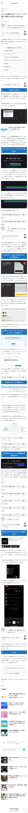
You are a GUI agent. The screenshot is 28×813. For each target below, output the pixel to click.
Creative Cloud (21, 142)
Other (3, 685)
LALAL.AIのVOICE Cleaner (8, 276)
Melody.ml (4, 470)
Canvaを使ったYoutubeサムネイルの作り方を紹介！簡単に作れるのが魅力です (16, 723)
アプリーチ (16, 540)
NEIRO (3, 394)
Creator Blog (14, 3)
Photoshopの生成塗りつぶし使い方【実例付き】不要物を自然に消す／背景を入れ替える (17, 795)
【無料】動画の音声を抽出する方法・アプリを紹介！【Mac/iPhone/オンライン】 (16, 695)
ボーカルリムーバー (6, 170)
